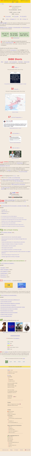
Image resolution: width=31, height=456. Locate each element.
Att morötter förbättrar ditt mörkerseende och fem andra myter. (13, 217)
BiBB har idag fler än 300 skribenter (18, 184)
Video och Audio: (12, 432)
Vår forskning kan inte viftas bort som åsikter (9, 308)
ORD (20, 19)
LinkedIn (24, 361)
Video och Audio (15, 147)
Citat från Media (15, 133)
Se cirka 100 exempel (23, 171)
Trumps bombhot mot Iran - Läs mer (15, 128)
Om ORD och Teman (11, 373)
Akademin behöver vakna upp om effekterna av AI (10, 299)
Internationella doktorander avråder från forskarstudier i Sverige (13, 307)
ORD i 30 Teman (10, 439)
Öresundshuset (3, 276)
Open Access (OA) (6, 187)
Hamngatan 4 (3, 267)
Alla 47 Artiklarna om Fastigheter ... (8, 263)
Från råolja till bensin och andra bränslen (9, 222)
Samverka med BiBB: (11, 383)
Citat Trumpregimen (13, 61)
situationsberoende (9, 42)
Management (11, 379)
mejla (24, 358)
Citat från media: (12, 429)
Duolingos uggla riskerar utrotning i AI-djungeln (11, 256)
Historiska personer (26, 27)
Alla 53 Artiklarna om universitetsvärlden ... (9, 295)
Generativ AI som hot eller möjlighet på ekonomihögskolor (11, 221)
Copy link (10, 361)
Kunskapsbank (13, 50)
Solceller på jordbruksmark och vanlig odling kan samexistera (13, 242)
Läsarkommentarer (15, 335)
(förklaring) (14, 175)
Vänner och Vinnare (11, 387)
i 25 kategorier (12, 414)
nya (11, 411)
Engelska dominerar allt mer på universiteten (9, 312)
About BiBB (28, 449)
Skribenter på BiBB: (12, 385)
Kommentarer (10, 395)
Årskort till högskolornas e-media (13, 404)
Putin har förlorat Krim (15, 158)
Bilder (2, 61)
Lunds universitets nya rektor (6, 301)
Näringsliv (3, 27)
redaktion (6, 351)
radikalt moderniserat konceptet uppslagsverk (11, 179)
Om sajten (16, 449)
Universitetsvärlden (16, 27)
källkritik (2, 188)
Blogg (11, 449)
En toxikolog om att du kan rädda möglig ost (9, 216)
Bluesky (15, 361)
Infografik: (11, 428)
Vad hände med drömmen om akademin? (8, 305)
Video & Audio (26, 61)
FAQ (15, 396)
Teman (25, 19)
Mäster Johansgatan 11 (5, 269)
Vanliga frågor (10, 396)
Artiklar (26, 0)
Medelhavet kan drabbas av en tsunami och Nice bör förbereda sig (13, 226)
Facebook (19, 361)
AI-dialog (8, 170)
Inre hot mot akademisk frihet (6, 316)
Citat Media (20, 61)
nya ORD (16, 16)
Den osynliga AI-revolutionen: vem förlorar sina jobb (11, 249)
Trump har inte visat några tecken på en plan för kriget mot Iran (12, 224)
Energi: (10, 443)
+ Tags (2, 3)
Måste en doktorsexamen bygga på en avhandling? (10, 303)
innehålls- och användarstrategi (14, 177)
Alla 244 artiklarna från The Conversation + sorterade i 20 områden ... (15, 205)
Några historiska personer (7, 332)
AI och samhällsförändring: (14, 442)
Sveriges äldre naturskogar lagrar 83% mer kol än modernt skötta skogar (14, 219)
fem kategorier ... (17, 338)
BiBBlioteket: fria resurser (13, 405)
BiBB (9, 0)
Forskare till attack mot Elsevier (6, 314)
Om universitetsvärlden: (13, 422)
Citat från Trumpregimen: (13, 431)
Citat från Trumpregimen (16, 117)
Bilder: (10, 426)
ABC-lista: (9, 412)
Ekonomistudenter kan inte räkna (7, 310)
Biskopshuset (3, 275)
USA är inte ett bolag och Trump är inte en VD (10, 254)
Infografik (6, 61)
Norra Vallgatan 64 (4, 271)
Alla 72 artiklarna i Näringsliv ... (8, 232)
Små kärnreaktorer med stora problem (9, 245)
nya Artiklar (8, 16)
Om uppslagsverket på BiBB (12, 391)
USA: (10, 446)
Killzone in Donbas (15, 112)
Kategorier (13, 19)
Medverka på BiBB (11, 384)
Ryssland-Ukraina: (12, 445)
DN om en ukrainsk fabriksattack (15, 142)
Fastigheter (10, 27)
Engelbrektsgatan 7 (4, 273)
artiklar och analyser (7, 280)
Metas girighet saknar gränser (7, 247)
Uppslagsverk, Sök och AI (5, 165)
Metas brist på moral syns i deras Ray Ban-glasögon (11, 237)
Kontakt (21, 449)
